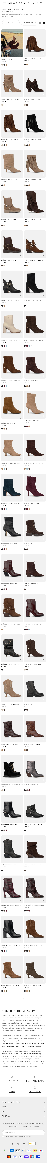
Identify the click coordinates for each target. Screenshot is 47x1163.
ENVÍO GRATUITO (12, 1081)
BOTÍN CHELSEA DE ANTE (8, 220)
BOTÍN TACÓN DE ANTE (31, 380)
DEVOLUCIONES (34, 1092)
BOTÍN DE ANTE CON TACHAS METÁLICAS (9, 100)
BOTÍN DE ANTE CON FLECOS (32, 59)
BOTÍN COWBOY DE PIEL (8, 59)
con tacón (27, 1018)
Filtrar (11, 22)
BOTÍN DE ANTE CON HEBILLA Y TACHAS (33, 260)
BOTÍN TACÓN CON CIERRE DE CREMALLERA (33, 300)
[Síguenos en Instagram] (18, 1144)
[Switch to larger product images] (40, 22)
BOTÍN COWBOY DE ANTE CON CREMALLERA (33, 946)
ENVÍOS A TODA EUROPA (35, 1081)
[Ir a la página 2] (32, 998)
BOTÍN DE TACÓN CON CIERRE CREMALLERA (10, 986)
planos (20, 1018)
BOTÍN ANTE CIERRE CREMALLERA (33, 340)
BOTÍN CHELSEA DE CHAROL (32, 584)
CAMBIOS (12, 1092)
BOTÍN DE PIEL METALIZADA (9, 584)
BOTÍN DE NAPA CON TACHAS (9, 664)
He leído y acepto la (18, 1136)
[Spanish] (32, 1143)
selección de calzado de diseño (34, 1064)
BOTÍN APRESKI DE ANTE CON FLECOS (12, 784)
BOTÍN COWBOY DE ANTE (8, 865)
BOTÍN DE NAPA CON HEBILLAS (33, 825)
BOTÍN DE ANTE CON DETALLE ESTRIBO (10, 624)
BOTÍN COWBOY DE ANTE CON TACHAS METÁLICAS (33, 664)
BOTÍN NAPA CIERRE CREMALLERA (10, 340)
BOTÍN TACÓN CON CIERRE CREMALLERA (32, 421)
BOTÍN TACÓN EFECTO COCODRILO (11, 905)
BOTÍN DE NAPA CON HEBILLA (10, 180)
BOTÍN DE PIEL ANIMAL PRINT (9, 744)
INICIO (4, 9)
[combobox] (32, 1143)
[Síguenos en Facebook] (12, 1144)
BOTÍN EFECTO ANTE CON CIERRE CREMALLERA (11, 464)
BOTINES (24, 9)
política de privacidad (25, 1136)
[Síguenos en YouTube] (24, 1144)
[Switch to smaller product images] (44, 22)
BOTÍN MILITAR (28, 543)
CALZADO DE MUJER (13, 9)
